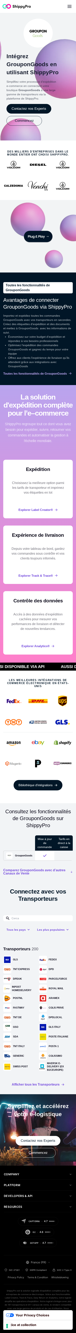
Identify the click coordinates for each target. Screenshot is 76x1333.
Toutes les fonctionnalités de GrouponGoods (35, 373)
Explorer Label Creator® (35, 509)
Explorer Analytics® (35, 646)
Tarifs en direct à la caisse (64, 843)
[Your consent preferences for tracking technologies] (7, 1326)
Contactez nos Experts (29, 109)
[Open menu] (69, 6)
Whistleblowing (60, 1277)
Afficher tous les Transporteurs (36, 1084)
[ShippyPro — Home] (16, 6)
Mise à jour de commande (44, 843)
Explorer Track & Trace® (35, 575)
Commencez (24, 121)
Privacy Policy (16, 1277)
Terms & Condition (37, 1277)
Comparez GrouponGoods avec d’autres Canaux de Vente (34, 872)
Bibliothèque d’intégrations (35, 785)
